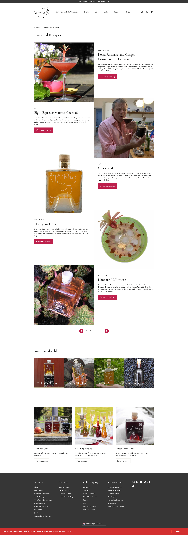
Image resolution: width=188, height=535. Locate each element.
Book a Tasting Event (114, 490)
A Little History (39, 497)
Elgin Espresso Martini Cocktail (56, 112)
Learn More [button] (66, 531)
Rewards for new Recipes (116, 506)
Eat (96, 11)
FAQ (84, 503)
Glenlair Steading (64, 490)
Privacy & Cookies (89, 510)
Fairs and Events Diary (66, 497)
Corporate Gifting (113, 494)
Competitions (112, 503)
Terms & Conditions (89, 506)
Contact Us (86, 487)
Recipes (117, 11)
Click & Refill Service (90, 497)
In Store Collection (89, 494)
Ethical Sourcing (39, 503)
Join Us (36, 513)
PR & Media (38, 510)
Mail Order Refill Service (42, 494)
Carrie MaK (106, 168)
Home (36, 27)
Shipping (86, 490)
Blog (128, 11)
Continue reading (107, 76)
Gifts (106, 11)
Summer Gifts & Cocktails (67, 11)
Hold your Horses (46, 224)
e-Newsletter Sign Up (114, 487)
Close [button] (178, 531)
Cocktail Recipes (44, 27)
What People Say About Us (43, 500)
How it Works (38, 490)
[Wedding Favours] (94, 426)
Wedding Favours (113, 497)
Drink (86, 11)
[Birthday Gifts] (53, 426)
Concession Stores (65, 494)
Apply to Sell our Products (42, 516)
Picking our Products (41, 506)
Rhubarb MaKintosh (112, 279)
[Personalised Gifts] (135, 426)
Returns (85, 500)
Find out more (42, 461)
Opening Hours (64, 487)
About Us (37, 487)
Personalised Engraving (115, 500)
